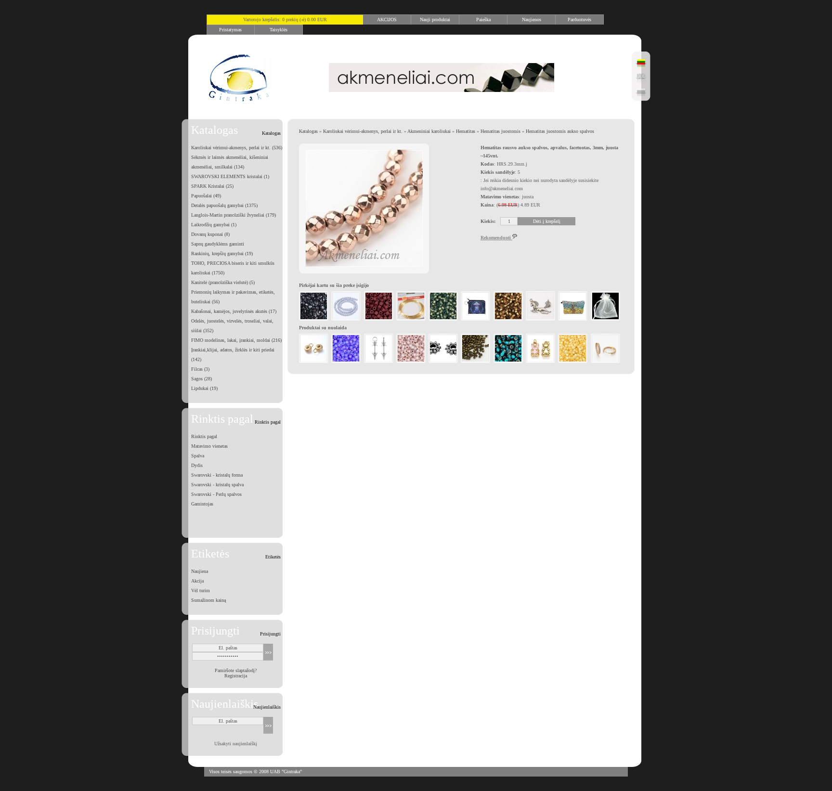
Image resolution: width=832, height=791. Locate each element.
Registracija (235, 675)
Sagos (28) (201, 378)
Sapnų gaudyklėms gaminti (217, 243)
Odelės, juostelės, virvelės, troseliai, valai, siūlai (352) (232, 325)
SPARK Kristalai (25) (212, 186)
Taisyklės (278, 29)
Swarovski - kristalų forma (217, 475)
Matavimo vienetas (209, 446)
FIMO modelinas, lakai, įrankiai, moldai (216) (236, 340)
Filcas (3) (200, 369)
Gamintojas (202, 503)
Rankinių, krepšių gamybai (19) (222, 253)
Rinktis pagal (204, 436)
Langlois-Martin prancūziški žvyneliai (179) (233, 215)
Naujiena (199, 571)
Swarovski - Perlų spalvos (216, 494)
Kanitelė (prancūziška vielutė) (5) (223, 282)
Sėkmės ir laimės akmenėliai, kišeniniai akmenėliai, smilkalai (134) (229, 162)
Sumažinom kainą (208, 600)
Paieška (483, 19)
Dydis (197, 465)
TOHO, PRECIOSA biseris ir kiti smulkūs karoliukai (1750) (232, 267)
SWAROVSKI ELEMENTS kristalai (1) (230, 176)
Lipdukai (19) (204, 388)
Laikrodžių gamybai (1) (213, 224)
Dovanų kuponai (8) (210, 234)
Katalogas (308, 131)
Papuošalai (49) (206, 195)
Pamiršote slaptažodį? (236, 670)
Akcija (197, 581)
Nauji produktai (435, 19)
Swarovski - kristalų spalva (217, 484)
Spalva (197, 455)
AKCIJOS (387, 19)
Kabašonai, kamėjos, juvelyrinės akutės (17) (233, 311)
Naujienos (531, 19)
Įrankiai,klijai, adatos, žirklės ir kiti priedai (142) (232, 354)
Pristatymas (230, 29)
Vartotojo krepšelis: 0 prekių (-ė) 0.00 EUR (285, 19)
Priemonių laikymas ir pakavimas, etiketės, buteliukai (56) (233, 296)
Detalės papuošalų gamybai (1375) (224, 205)
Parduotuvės (579, 19)
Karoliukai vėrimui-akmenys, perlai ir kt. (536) (236, 147)
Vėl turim (200, 590)
